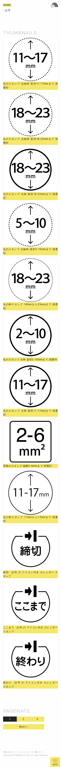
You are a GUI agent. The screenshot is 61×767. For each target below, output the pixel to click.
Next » (23, 726)
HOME (7, 5)
